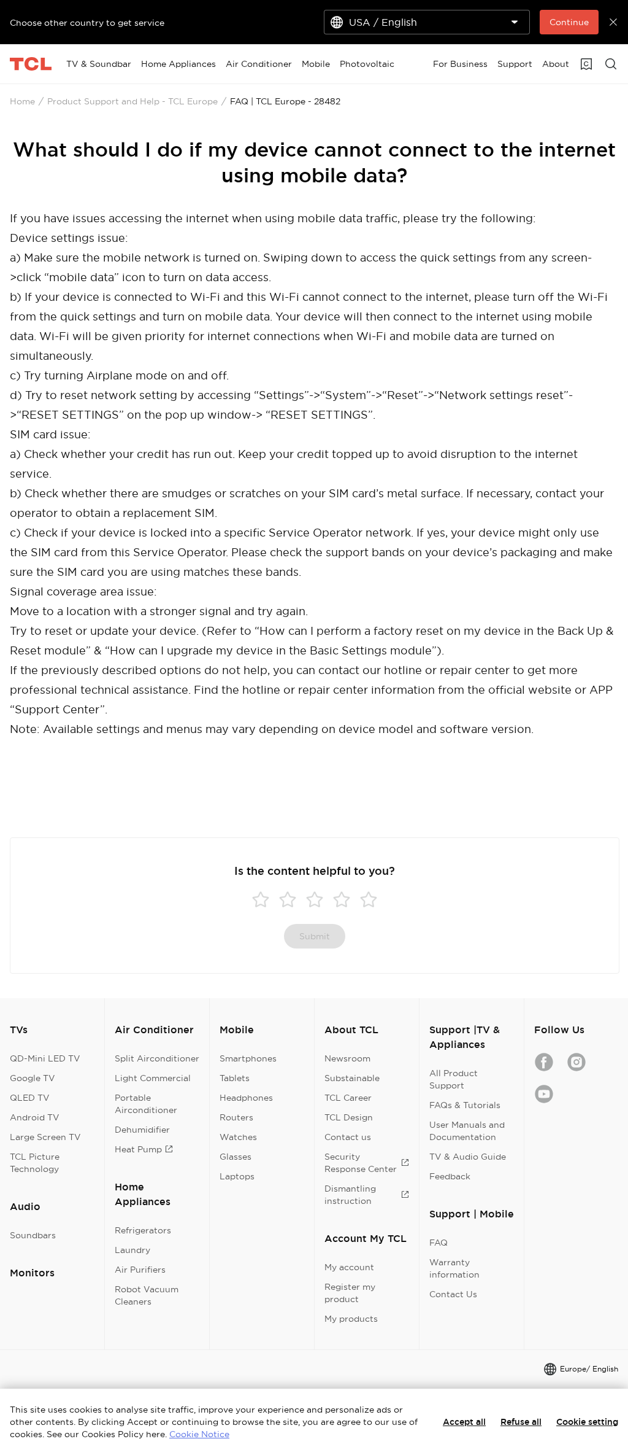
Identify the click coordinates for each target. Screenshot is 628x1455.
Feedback (449, 1176)
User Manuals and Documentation (467, 1131)
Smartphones (248, 1058)
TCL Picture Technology (34, 1162)
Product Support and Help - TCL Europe (132, 101)
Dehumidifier (142, 1129)
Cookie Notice (199, 1434)
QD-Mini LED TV (45, 1058)
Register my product (349, 1293)
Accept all (464, 1421)
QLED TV (30, 1097)
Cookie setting (587, 1421)
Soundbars (33, 1235)
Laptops (237, 1176)
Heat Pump (138, 1149)
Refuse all (521, 1421)
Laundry (132, 1249)
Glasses (235, 1156)
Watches (238, 1137)
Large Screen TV (45, 1137)
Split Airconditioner (157, 1058)
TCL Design (348, 1117)
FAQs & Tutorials (464, 1105)
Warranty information (454, 1268)
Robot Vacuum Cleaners (146, 1295)
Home (22, 101)
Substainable (352, 1078)
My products (351, 1318)
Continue (569, 22)
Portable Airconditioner (146, 1104)
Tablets (235, 1078)
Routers (236, 1117)
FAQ (438, 1242)
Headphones (246, 1097)
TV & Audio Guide (467, 1156)
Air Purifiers (140, 1269)
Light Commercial (153, 1078)
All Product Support (453, 1079)
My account (349, 1267)
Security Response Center (360, 1162)
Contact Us (453, 1294)
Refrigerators (143, 1230)
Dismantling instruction (350, 1194)
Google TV (32, 1078)
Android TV (34, 1117)
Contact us (347, 1137)
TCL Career (348, 1097)
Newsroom (347, 1058)
